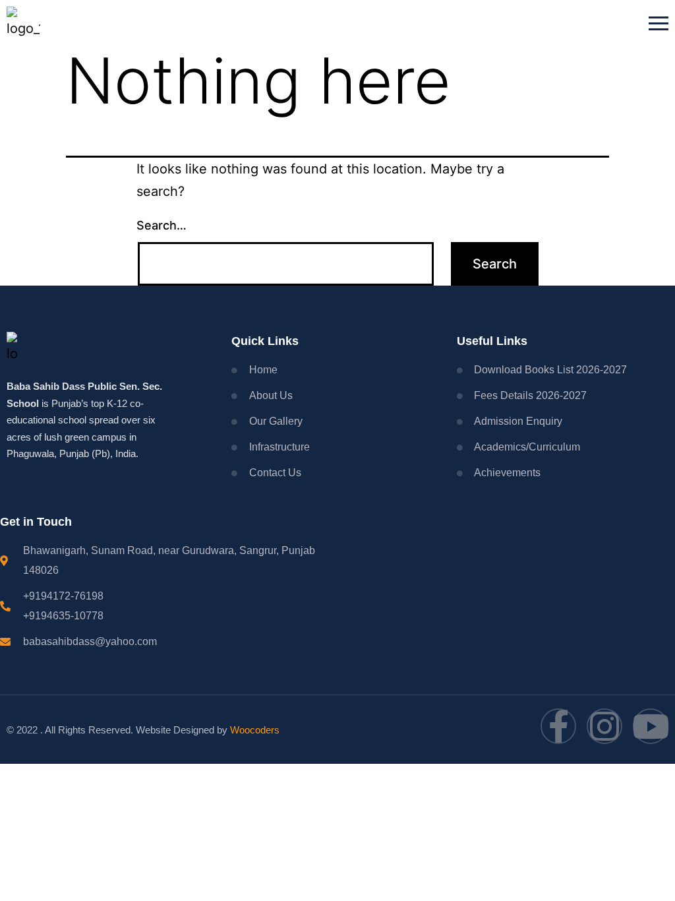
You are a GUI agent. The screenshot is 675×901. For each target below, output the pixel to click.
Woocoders (254, 729)
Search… (161, 225)
